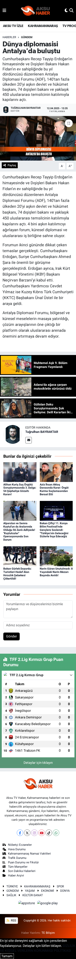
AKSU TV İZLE (13, 26)
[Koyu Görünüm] (66, 10)
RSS (13, 920)
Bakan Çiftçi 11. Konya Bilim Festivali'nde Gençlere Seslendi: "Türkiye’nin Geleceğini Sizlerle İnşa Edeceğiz (54, 530)
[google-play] (47, 904)
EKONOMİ (47, 890)
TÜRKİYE (12, 886)
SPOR (60, 886)
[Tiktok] (49, 833)
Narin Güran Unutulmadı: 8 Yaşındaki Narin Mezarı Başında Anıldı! (56, 572)
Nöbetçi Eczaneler (20, 845)
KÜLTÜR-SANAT (32, 895)
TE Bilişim (48, 933)
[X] (27, 833)
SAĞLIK (11, 895)
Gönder (11, 636)
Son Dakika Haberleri (21, 871)
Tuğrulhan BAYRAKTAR (41, 432)
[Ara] (71, 10)
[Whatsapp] (56, 833)
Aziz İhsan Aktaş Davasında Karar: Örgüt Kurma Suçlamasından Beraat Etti (54, 489)
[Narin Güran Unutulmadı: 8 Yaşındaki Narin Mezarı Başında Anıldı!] (56, 556)
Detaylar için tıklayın (38, 763)
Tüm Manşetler (17, 866)
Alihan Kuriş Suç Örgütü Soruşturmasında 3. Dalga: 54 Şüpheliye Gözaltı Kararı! (19, 489)
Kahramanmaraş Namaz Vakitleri (29, 853)
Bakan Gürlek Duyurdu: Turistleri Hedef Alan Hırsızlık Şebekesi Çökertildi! (17, 573)
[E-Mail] (28, 440)
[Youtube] (41, 833)
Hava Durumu (17, 849)
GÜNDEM (26, 37)
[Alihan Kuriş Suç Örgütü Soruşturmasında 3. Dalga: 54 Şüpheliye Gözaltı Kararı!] (19, 472)
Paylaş (12, 165)
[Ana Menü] (4, 10)
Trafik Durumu (17, 858)
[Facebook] (20, 833)
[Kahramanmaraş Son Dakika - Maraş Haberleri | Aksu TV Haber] (35, 11)
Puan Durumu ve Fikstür (23, 862)
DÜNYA (65, 890)
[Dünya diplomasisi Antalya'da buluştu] (38, 138)
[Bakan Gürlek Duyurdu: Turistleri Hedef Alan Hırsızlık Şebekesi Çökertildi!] (19, 556)
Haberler (9, 37)
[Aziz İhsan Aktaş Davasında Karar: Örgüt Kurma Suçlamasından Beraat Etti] (56, 472)
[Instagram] (34, 833)
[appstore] (27, 904)
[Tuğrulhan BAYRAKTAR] (12, 434)
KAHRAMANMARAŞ (43, 26)
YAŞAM (30, 890)
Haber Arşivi (16, 875)
